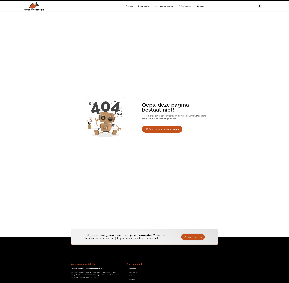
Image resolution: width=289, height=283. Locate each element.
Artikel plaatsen (185, 6)
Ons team (133, 272)
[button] (260, 6)
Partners (129, 6)
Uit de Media (143, 6)
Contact (200, 6)
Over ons (132, 269)
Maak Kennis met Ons (163, 6)
